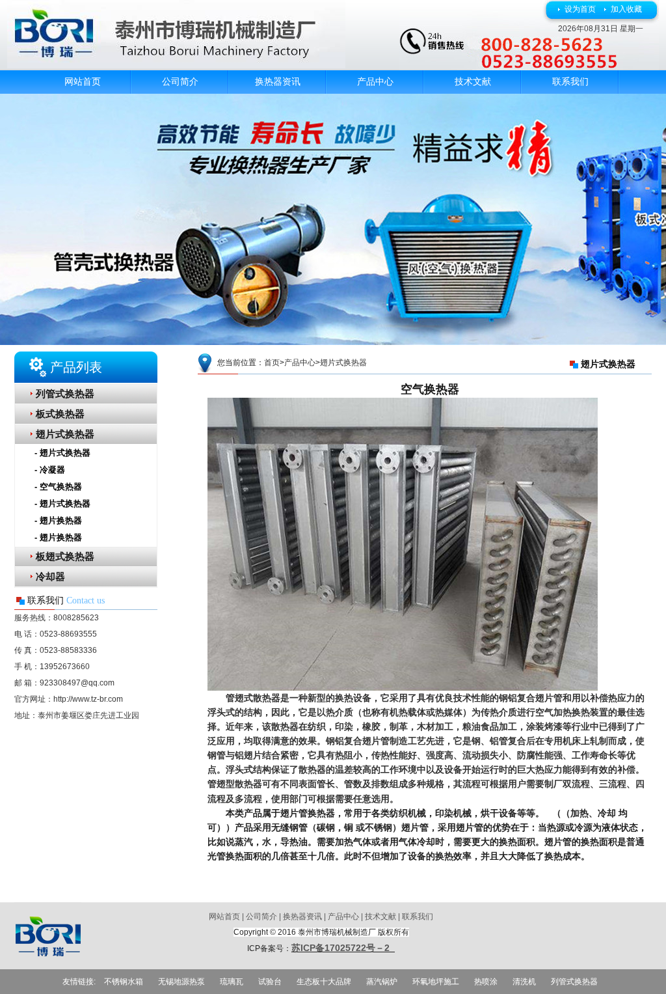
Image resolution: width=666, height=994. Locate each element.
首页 (272, 362)
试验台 (270, 981)
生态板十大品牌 (324, 981)
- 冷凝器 (49, 470)
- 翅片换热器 (58, 520)
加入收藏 (626, 9)
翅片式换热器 (65, 434)
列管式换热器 (65, 394)
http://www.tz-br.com (88, 699)
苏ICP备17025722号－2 (343, 948)
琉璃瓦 (231, 981)
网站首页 (82, 82)
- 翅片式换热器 (62, 453)
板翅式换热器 (65, 556)
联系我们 (570, 82)
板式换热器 (60, 414)
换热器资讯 (277, 82)
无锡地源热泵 (181, 981)
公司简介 (180, 82)
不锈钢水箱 (123, 981)
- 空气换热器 (58, 486)
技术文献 (473, 82)
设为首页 (580, 9)
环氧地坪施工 (435, 981)
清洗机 (524, 981)
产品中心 (375, 82)
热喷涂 (486, 981)
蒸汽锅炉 (381, 981)
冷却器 (50, 577)
